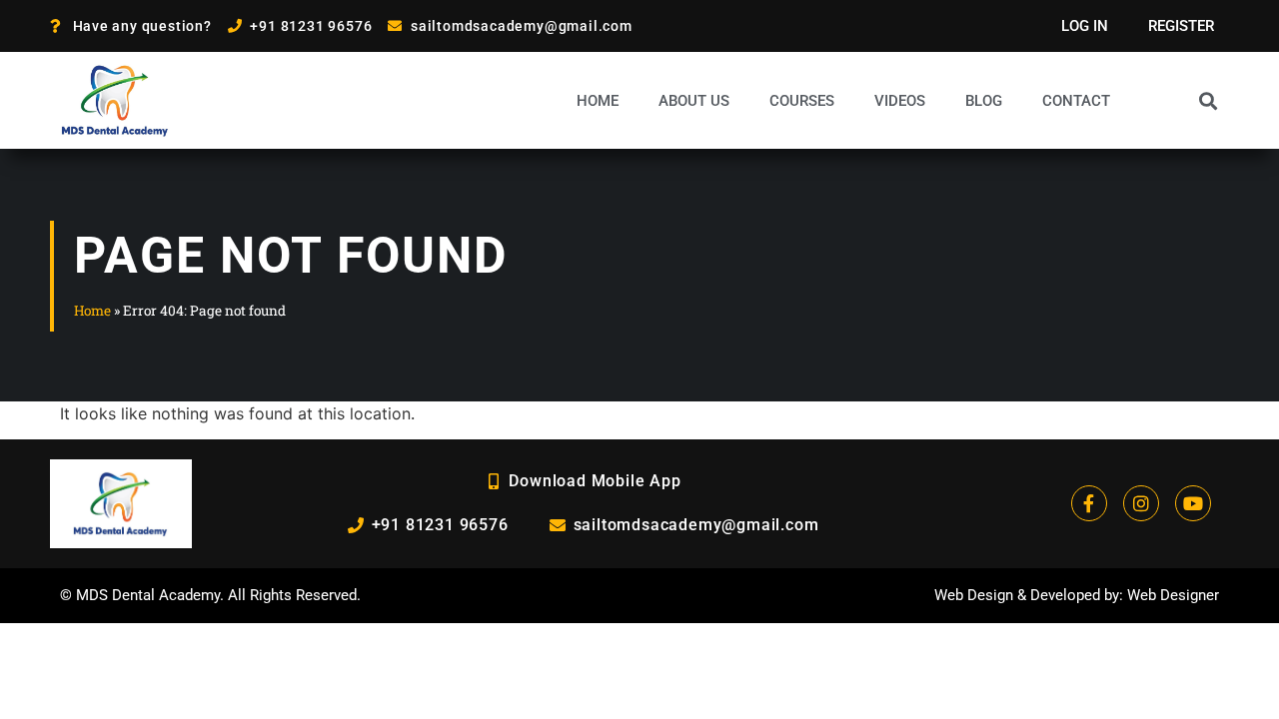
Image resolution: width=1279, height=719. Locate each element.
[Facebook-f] (1089, 503)
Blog (983, 101)
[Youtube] (1193, 503)
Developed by (1074, 595)
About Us (693, 101)
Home (598, 101)
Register (1181, 26)
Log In (1084, 26)
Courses (801, 101)
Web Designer (1173, 595)
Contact (1076, 101)
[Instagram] (1141, 503)
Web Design (973, 595)
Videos (899, 101)
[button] (1208, 100)
